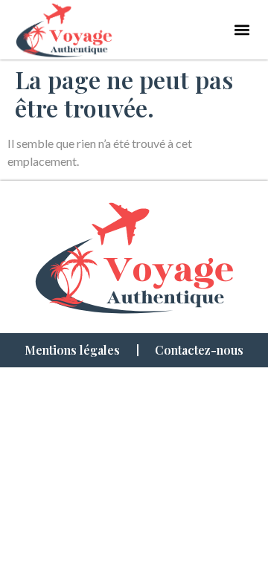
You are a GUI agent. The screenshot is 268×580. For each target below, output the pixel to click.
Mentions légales (72, 350)
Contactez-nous (199, 350)
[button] (242, 29)
